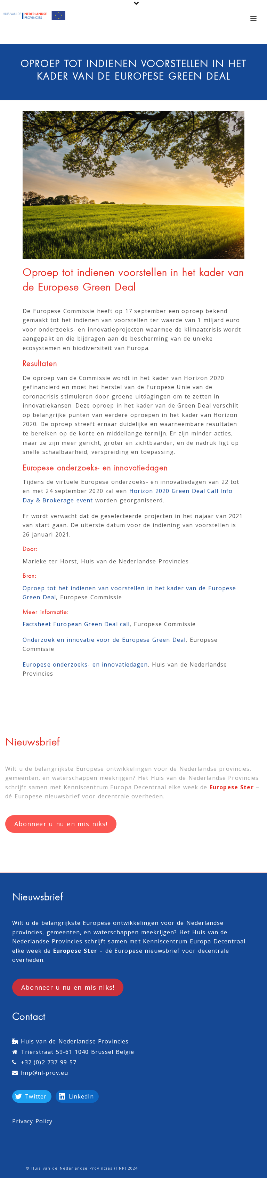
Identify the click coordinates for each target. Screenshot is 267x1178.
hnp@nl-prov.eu (44, 1073)
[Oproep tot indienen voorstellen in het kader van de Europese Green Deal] (133, 185)
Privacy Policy (32, 1121)
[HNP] (35, 15)
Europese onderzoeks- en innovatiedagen (85, 664)
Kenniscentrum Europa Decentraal (115, 787)
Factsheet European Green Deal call (76, 624)
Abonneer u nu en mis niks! (60, 824)
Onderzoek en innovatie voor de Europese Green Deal (104, 640)
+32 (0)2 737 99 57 (48, 1062)
